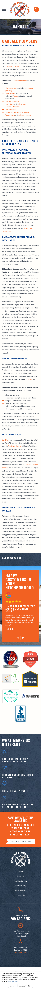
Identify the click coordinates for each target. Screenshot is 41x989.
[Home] (19, 9)
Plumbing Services (20, 881)
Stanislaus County (14, 446)
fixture (15, 96)
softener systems (24, 115)
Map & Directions (20, 952)
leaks (30, 379)
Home (20, 871)
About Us (20, 876)
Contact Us (21, 895)
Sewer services (10, 109)
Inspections (9, 104)
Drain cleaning (10, 93)
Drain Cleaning (20, 886)
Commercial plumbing (12, 107)
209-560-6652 (20, 918)
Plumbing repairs (11, 88)
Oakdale (5, 440)
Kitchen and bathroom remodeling (17, 112)
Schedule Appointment (21, 841)
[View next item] (23, 638)
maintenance (21, 104)
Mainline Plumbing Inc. (14, 66)
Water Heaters (20, 890)
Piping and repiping (12, 101)
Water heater (10, 115)
